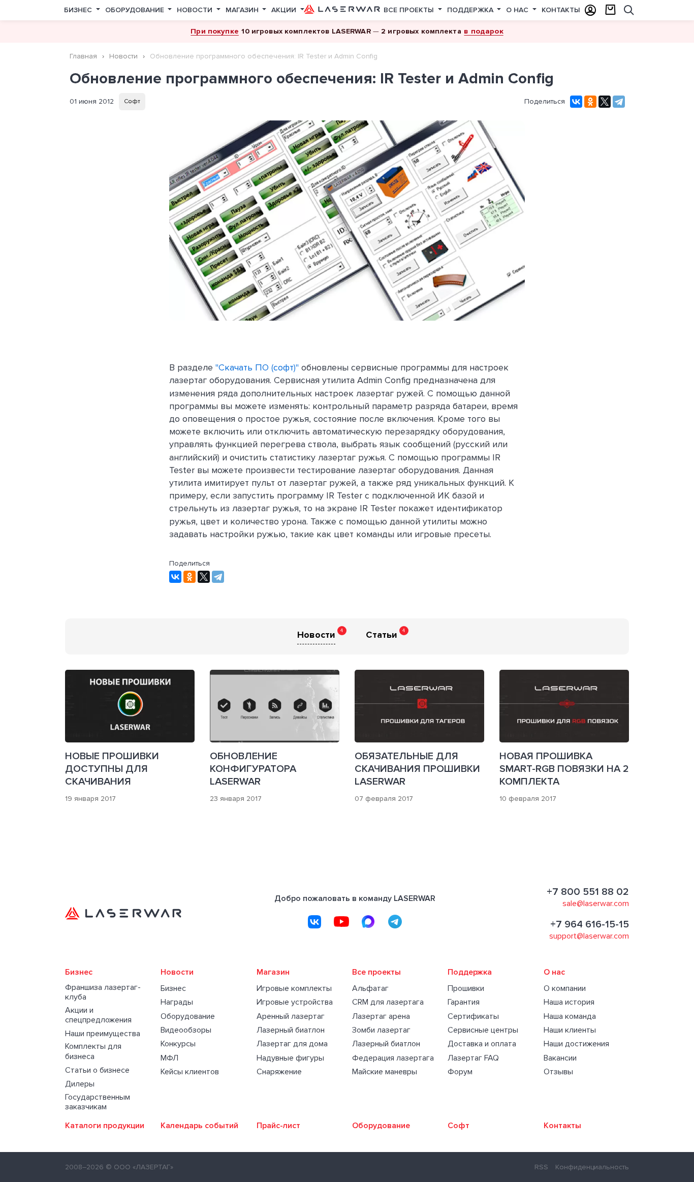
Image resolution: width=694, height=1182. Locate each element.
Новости (195, 10)
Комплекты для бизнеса (93, 1051)
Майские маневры (384, 1072)
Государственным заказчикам (97, 1102)
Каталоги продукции (104, 1126)
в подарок (483, 31)
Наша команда (570, 1016)
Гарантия (464, 1002)
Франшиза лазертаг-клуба (103, 992)
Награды (177, 1002)
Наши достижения (576, 1044)
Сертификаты (473, 1016)
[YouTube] (341, 922)
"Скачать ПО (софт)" (257, 367)
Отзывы (558, 1072)
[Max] (368, 922)
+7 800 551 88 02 (588, 892)
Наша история (569, 1002)
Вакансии (560, 1058)
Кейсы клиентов (190, 1072)
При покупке (215, 31)
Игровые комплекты (294, 988)
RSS (541, 1167)
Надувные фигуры (290, 1058)
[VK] (314, 922)
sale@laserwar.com (595, 903)
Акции (284, 10)
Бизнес (79, 10)
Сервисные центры (483, 1030)
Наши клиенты (570, 1030)
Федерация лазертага (393, 1058)
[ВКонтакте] (576, 102)
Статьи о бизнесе (97, 1070)
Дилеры (79, 1084)
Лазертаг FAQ (473, 1058)
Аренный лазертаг (291, 1016)
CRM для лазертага (388, 1002)
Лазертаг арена (381, 1016)
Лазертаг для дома (292, 1044)
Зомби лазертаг (381, 1030)
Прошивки (466, 988)
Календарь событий (199, 1126)
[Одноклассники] (590, 102)
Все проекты (410, 10)
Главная (83, 56)
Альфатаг (370, 988)
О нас (518, 10)
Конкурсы (178, 1044)
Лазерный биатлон (291, 1030)
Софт (132, 101)
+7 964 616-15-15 (589, 924)
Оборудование (135, 10)
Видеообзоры (186, 1030)
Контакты (561, 10)
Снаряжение (279, 1072)
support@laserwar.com (589, 936)
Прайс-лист (278, 1126)
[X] (604, 102)
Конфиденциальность (592, 1167)
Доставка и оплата (482, 1044)
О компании (565, 988)
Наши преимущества (102, 1034)
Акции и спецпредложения (98, 1015)
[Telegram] (619, 102)
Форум (460, 1072)
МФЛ (169, 1058)
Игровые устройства (295, 1002)
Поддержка (471, 10)
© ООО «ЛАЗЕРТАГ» (139, 1167)
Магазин (243, 10)
